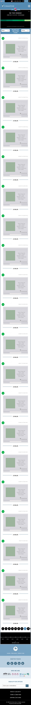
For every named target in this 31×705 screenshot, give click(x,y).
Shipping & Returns (15, 697)
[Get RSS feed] (22, 663)
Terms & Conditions (15, 694)
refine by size (15, 642)
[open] (8, 30)
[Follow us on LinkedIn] (19, 663)
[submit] (27, 685)
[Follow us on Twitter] (11, 663)
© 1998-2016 (9, 702)
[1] (29, 11)
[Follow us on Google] (15, 663)
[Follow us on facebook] (8, 663)
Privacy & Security (15, 691)
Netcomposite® (17, 703)
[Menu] (29, 6)
